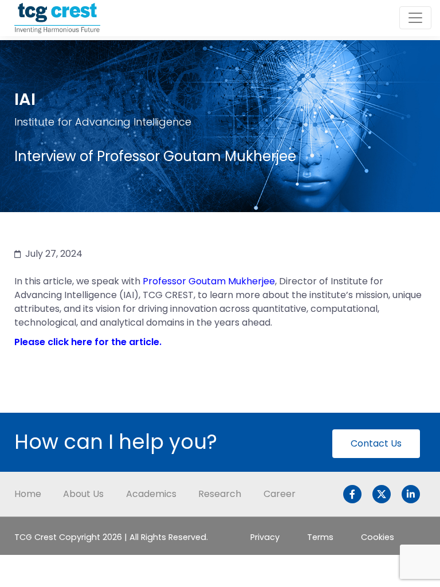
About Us (83, 493)
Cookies (377, 537)
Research (219, 493)
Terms (320, 537)
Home (27, 493)
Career (280, 493)
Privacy (265, 537)
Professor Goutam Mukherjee (209, 281)
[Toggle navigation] (415, 17)
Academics (151, 493)
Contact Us (376, 443)
